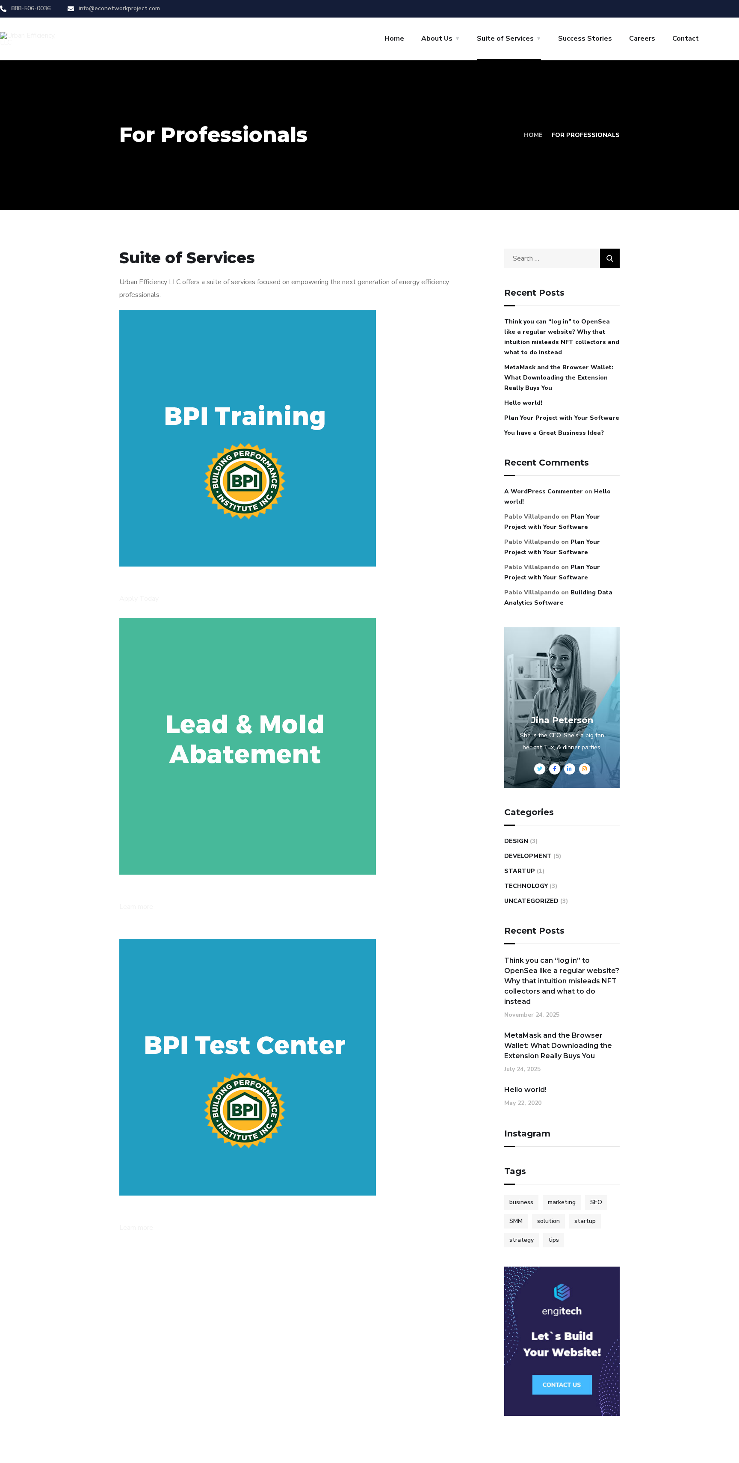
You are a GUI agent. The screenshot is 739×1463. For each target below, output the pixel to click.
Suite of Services (505, 38)
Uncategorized (531, 901)
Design (516, 841)
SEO (596, 1202)
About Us (436, 38)
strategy (521, 1240)
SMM (516, 1221)
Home (394, 38)
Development (528, 856)
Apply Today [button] (139, 598)
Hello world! (523, 403)
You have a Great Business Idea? (554, 433)
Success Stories (585, 38)
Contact (685, 38)
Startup (519, 871)
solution (548, 1221)
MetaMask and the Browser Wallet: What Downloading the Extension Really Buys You (558, 377)
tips (553, 1240)
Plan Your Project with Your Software (561, 418)
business (521, 1202)
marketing (562, 1202)
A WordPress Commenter (543, 491)
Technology (526, 886)
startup (585, 1221)
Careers (642, 38)
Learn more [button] (136, 906)
